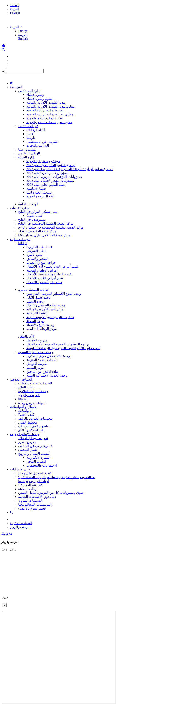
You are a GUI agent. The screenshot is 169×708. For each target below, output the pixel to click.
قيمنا (29, 134)
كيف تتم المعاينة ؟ (30, 485)
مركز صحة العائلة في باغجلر (37, 231)
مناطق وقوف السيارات (34, 426)
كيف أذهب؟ (34, 215)
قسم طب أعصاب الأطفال (44, 282)
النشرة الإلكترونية (38, 457)
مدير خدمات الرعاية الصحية (45, 110)
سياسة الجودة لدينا (39, 192)
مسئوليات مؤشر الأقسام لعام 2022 (50, 180)
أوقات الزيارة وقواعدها (33, 481)
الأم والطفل (26, 336)
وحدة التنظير (35, 301)
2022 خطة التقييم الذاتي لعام (45, 184)
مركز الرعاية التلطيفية (41, 329)
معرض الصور (27, 442)
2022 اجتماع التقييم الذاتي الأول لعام (50, 165)
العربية (14, 9)
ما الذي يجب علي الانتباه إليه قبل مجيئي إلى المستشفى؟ (56, 477)
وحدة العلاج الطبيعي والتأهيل (45, 305)
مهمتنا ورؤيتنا (27, 149)
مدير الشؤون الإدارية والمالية (45, 102)
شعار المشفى (27, 449)
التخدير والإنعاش (37, 258)
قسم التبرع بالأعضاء (32, 508)
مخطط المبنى (27, 422)
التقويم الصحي (36, 461)
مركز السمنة (35, 321)
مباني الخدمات (20, 208)
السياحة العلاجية (21, 379)
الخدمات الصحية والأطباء (35, 383)
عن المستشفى (28, 126)
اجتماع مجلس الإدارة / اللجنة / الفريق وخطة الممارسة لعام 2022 (69, 169)
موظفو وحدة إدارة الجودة (43, 161)
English (15, 12)
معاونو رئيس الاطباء (39, 98)
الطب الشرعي (36, 251)
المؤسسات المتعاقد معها (35, 504)
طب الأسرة (34, 255)
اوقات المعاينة (27, 489)
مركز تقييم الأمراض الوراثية (45, 309)
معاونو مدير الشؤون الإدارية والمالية (50, 106)
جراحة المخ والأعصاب (41, 262)
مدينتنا (22, 399)
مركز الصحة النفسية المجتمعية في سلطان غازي (51, 227)
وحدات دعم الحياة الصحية (35, 352)
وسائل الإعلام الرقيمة (24, 434)
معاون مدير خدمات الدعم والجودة (49, 122)
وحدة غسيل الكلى (38, 297)
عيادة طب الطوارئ (39, 247)
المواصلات (25, 410)
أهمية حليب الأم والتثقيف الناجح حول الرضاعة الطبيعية (63, 348)
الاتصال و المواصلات (23, 407)
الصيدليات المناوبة (30, 500)
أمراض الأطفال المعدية (42, 270)
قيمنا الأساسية (36, 188)
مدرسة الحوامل (37, 340)
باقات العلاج (26, 387)
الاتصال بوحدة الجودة (40, 196)
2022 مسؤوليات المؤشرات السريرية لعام (54, 177)
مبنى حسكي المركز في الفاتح (38, 212)
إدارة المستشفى (29, 91)
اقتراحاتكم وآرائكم (30, 430)
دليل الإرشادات (20, 469)
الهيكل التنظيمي (29, 153)
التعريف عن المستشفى (42, 141)
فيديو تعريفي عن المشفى (35, 446)
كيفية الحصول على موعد (35, 473)
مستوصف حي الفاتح (32, 219)
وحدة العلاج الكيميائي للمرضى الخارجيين (53, 293)
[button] (16, 27)
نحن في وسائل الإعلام (33, 438)
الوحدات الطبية (20, 239)
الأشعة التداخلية (36, 313)
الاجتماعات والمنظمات (41, 465)
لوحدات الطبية (28, 204)
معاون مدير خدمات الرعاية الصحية (49, 114)
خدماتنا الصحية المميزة (33, 289)
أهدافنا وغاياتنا (35, 130)
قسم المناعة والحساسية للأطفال (48, 274)
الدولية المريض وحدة (32, 403)
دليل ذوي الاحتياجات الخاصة (37, 496)
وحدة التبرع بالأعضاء (40, 325)
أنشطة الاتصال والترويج (34, 453)
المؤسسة (16, 87)
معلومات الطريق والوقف (35, 418)
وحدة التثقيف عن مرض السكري (48, 356)
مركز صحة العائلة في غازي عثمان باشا (44, 235)
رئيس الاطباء (35, 94)
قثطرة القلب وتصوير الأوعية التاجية (50, 317)
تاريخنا (30, 137)
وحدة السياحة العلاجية (33, 391)
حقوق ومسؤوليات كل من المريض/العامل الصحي (51, 492)
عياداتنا (22, 243)
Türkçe (14, 5)
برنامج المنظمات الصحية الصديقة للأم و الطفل (57, 344)
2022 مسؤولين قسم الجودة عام (47, 173)
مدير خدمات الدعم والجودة (44, 118)
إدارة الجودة (26, 157)
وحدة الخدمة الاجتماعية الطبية (46, 375)
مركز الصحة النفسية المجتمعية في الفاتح (45, 223)
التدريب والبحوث (37, 145)
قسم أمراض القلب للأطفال (45, 278)
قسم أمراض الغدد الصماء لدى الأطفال (52, 266)
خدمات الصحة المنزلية (41, 360)
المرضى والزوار (29, 395)
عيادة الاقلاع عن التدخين (42, 371)
